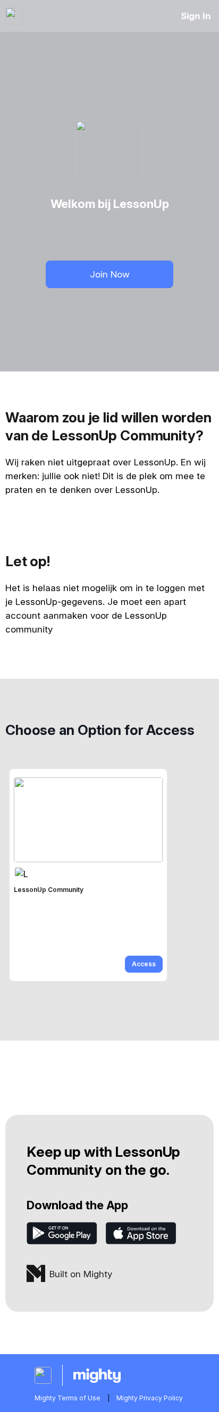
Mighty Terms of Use (67, 1398)
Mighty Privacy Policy (149, 1398)
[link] (88, 875)
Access (144, 964)
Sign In (196, 16)
